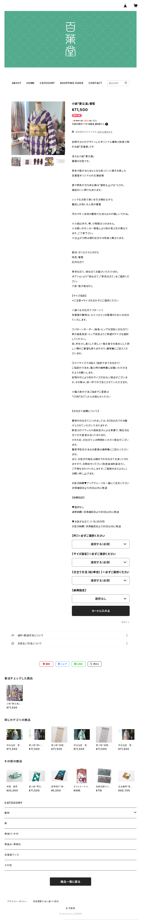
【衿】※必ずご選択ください (88, 535)
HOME (30, 83)
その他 (8, 865)
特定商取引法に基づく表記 (46, 901)
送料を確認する (105, 132)
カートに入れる (101, 611)
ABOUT (16, 83)
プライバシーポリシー (17, 901)
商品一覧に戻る (70, 881)
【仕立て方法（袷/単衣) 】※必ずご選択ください (100, 572)
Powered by (66, 913)
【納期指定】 (79, 590)
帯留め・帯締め (12, 844)
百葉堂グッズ (11, 854)
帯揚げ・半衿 (11, 833)
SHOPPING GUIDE (72, 83)
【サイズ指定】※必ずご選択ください (94, 554)
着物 (7, 812)
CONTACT (95, 83)
